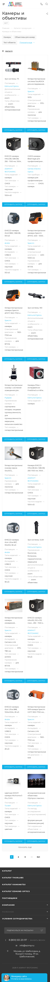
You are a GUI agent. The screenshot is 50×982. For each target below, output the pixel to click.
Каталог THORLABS (12, 878)
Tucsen (8, 805)
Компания (8, 905)
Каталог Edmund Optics (16, 891)
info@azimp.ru (27, 945)
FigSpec (8, 398)
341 (38, 857)
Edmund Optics (12, 86)
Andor (7, 243)
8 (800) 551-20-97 (18, 940)
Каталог (7, 871)
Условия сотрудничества (17, 919)
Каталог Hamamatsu (14, 884)
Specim (31, 91)
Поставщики (9, 898)
